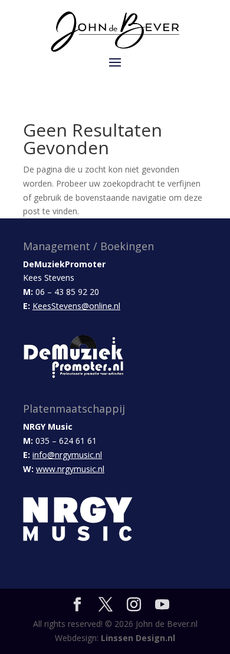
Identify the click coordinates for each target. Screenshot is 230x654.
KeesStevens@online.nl (76, 305)
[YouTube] (162, 604)
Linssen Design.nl (138, 637)
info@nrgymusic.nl (67, 454)
